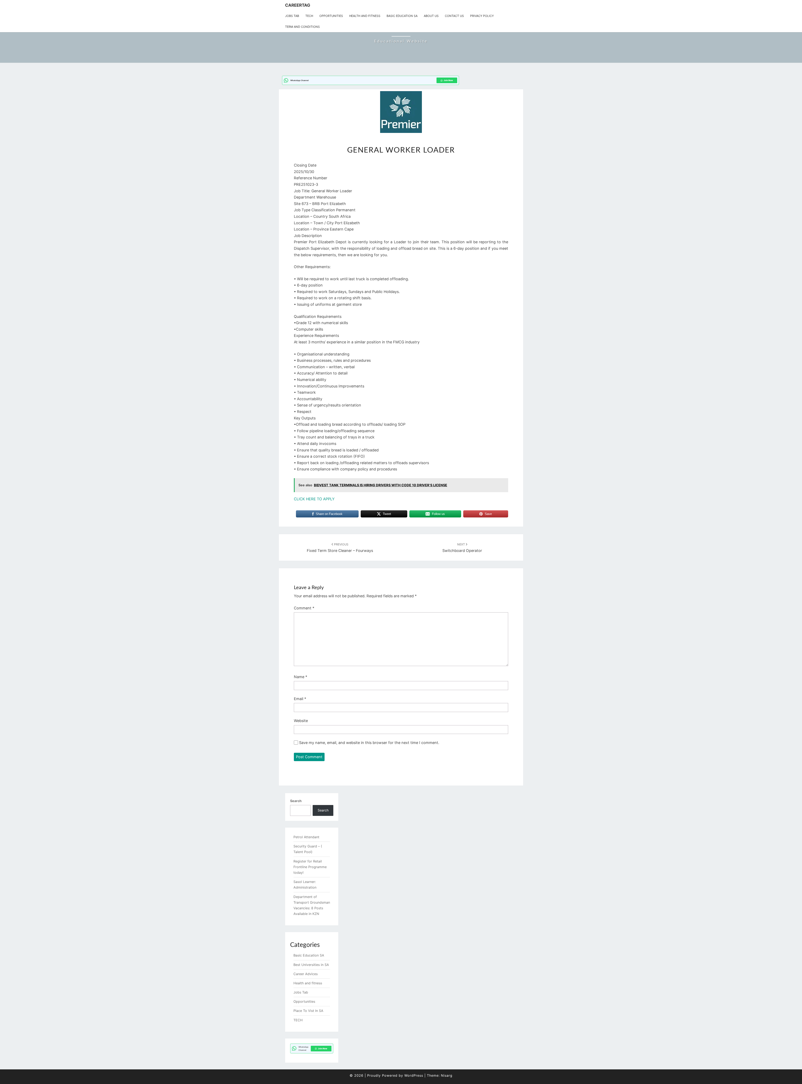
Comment (304, 608)
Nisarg (446, 1075)
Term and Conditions (302, 26)
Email (300, 699)
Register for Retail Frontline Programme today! (310, 867)
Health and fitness (364, 16)
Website (301, 720)
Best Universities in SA (311, 965)
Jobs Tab (292, 16)
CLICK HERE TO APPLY (314, 499)
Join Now (448, 80)
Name (300, 677)
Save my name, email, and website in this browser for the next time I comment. (369, 742)
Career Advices (305, 974)
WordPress (413, 1075)
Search (296, 801)
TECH (309, 16)
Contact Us (454, 16)
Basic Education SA (402, 16)
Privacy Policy (482, 16)
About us (431, 16)
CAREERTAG (297, 5)
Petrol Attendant (306, 837)
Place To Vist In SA (308, 1011)
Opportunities (331, 16)
